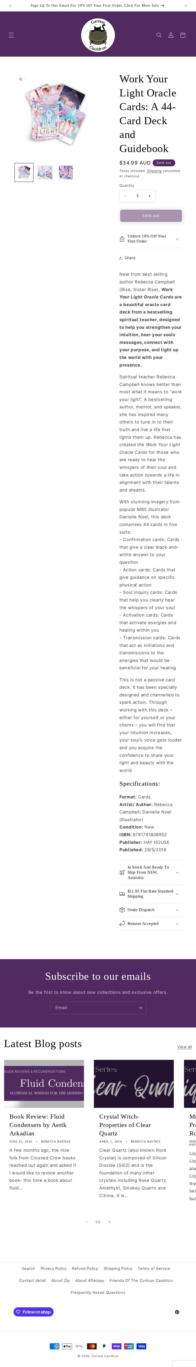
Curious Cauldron (105, 1356)
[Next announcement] (185, 5)
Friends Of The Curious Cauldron (141, 1280)
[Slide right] (109, 1222)
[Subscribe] (140, 1007)
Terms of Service (154, 1268)
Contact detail (32, 1280)
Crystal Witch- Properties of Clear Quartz (125, 1125)
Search (28, 1268)
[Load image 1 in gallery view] (24, 172)
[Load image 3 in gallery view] (66, 172)
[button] (11, 35)
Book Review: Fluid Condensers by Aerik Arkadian (38, 1125)
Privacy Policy (54, 1268)
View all (184, 1047)
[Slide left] (86, 1222)
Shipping (154, 171)
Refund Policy (85, 1268)
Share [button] (130, 258)
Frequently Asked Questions (98, 1292)
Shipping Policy (118, 1268)
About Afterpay (89, 1280)
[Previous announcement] (10, 5)
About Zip (60, 1280)
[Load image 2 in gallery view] (45, 172)
